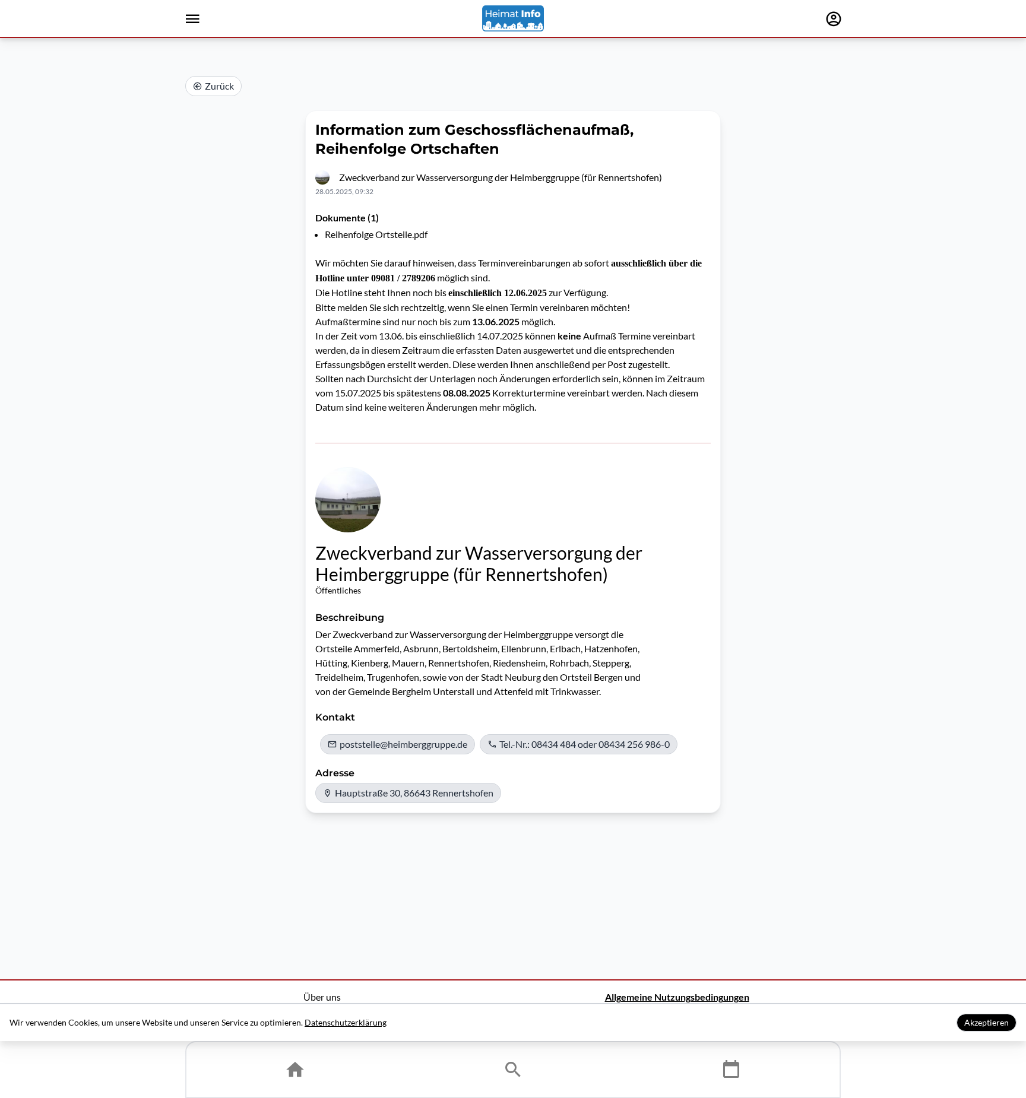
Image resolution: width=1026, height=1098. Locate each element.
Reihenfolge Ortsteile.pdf (376, 234)
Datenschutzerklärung (346, 1022)
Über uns (322, 996)
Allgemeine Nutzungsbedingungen (677, 996)
